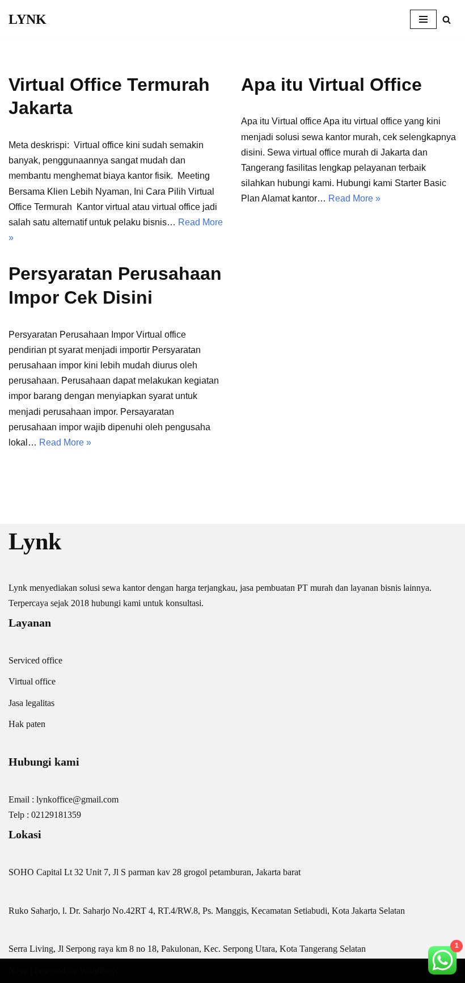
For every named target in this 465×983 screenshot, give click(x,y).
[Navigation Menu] (423, 19)
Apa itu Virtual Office (331, 84)
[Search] (446, 19)
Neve (18, 971)
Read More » (354, 198)
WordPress (98, 971)
